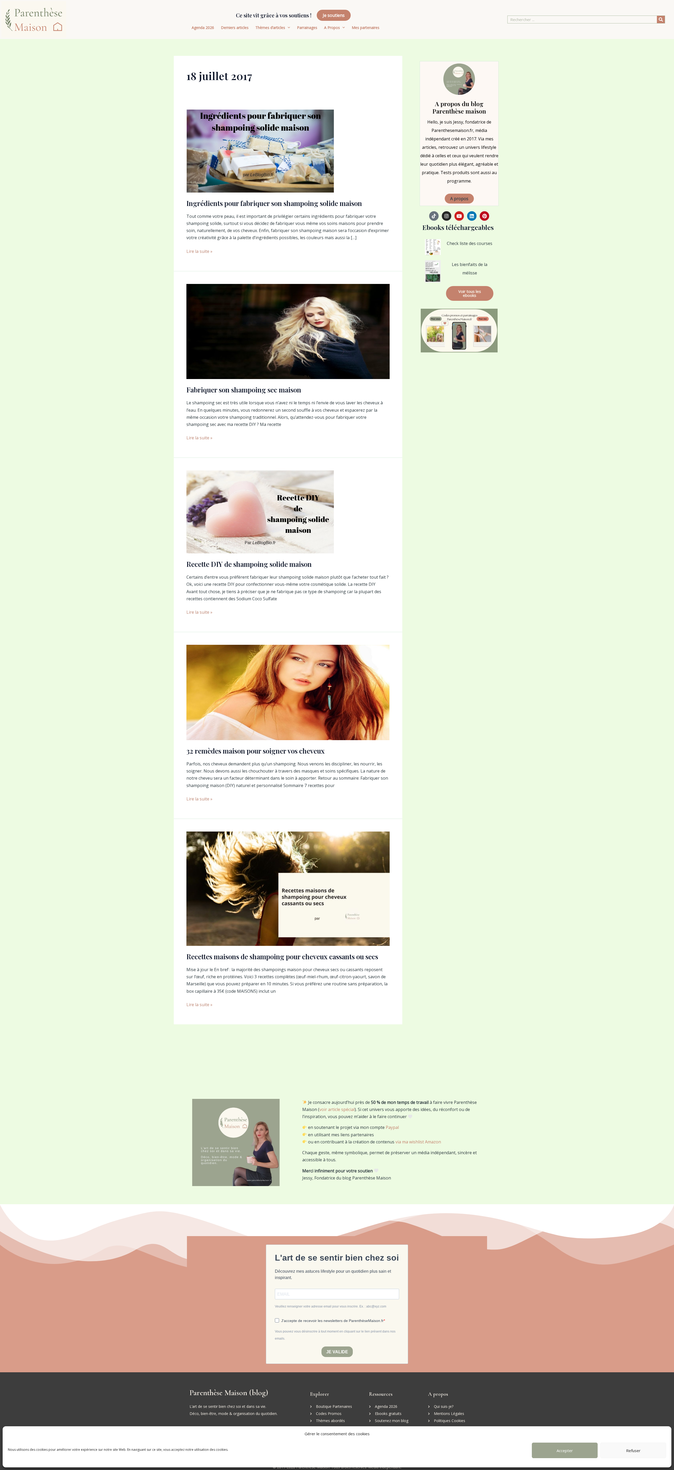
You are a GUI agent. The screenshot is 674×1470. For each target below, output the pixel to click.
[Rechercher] (661, 19)
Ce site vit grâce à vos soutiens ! (273, 15)
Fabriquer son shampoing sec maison (243, 389)
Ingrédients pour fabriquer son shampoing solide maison (274, 203)
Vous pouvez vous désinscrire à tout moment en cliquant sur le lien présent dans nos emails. (335, 1335)
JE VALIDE (337, 1352)
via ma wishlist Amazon (418, 1142)
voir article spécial (337, 1109)
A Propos (332, 27)
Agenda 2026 (203, 27)
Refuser (633, 1450)
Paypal (392, 1127)
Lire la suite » (199, 251)
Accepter (565, 1450)
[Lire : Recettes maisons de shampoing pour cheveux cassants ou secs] (288, 888)
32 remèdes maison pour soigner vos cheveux (255, 750)
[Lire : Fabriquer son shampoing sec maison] (288, 331)
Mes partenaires (365, 27)
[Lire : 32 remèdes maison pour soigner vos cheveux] (288, 692)
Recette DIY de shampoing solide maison (249, 564)
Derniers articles (235, 27)
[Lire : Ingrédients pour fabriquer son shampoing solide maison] (260, 151)
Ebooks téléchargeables (458, 227)
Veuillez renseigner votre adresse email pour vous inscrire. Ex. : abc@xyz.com (330, 1306)
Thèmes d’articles (270, 27)
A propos (459, 198)
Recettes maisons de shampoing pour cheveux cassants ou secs (282, 956)
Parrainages (307, 27)
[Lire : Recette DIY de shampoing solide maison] (260, 511)
